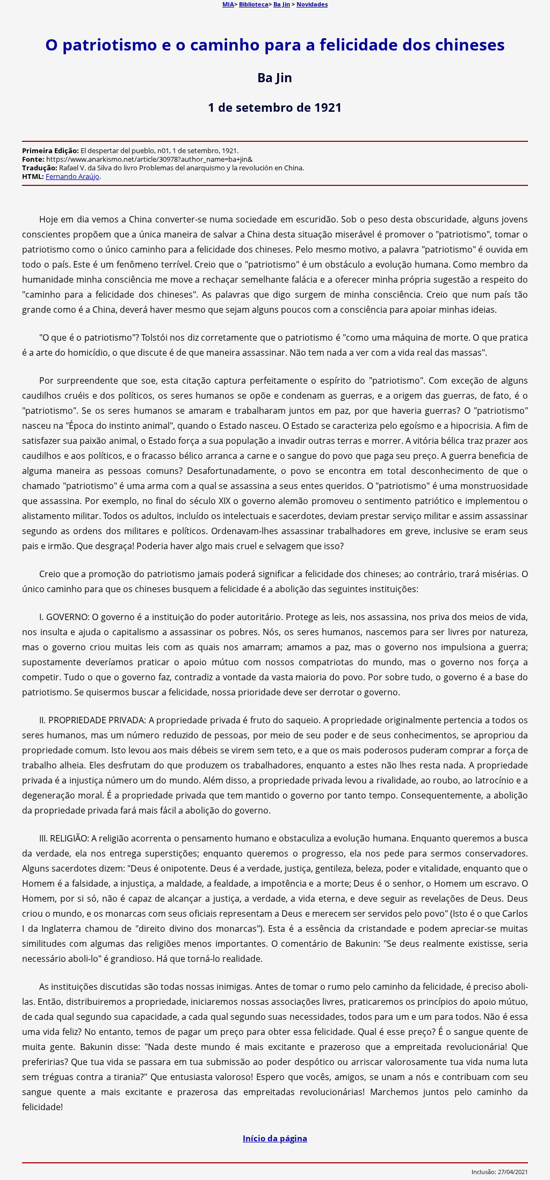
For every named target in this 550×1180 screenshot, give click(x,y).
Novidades (312, 4)
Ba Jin (281, 4)
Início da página (275, 1138)
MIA (228, 4)
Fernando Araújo (72, 176)
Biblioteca (254, 4)
